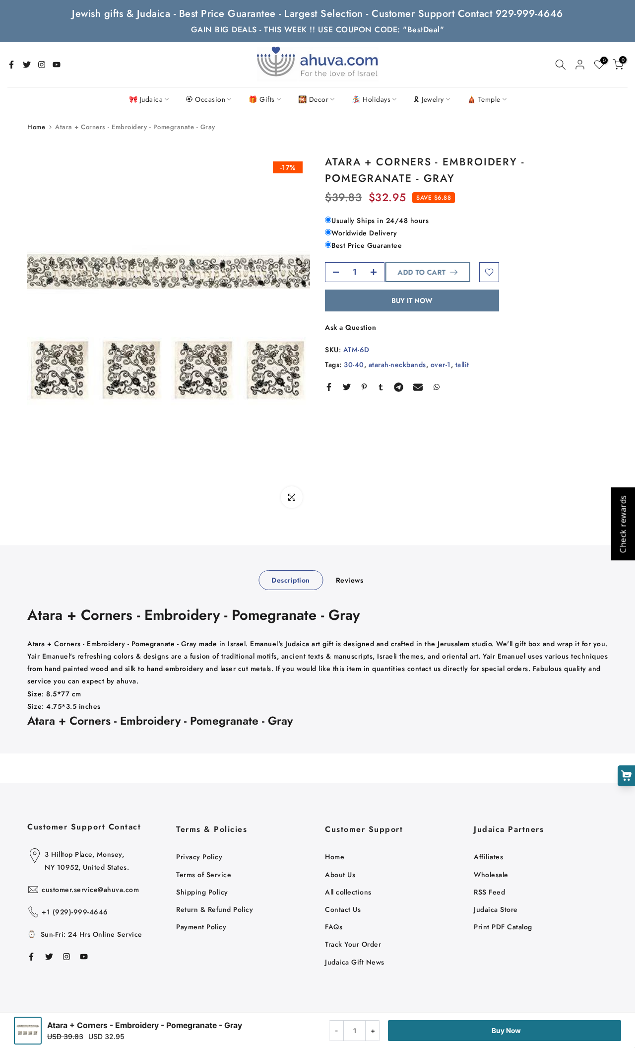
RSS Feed (489, 892)
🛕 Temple (484, 99)
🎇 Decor (313, 99)
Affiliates (488, 857)
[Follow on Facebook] (11, 65)
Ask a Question (350, 327)
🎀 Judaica (146, 99)
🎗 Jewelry (429, 99)
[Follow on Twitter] (27, 65)
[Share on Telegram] (398, 387)
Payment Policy (201, 927)
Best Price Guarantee (366, 246)
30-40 (354, 365)
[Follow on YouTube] (57, 65)
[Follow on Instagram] (41, 65)
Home (36, 127)
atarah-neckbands (397, 365)
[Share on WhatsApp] (437, 387)
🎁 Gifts (262, 99)
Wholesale (491, 875)
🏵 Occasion (205, 99)
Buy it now (412, 300)
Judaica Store (496, 909)
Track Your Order (353, 944)
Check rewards (622, 524)
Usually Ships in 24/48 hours (380, 220)
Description (290, 580)
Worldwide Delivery (364, 233)
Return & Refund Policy (214, 909)
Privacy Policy (199, 857)
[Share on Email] (418, 387)
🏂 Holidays (371, 99)
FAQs (333, 927)
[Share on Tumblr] (381, 387)
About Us (340, 875)
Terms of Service (203, 875)
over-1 (441, 365)
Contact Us (343, 909)
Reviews (350, 580)
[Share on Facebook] (329, 387)
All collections (348, 892)
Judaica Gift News (354, 962)
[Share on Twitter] (347, 387)
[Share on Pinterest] (364, 387)
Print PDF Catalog (503, 927)
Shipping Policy (202, 892)
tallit (462, 365)
